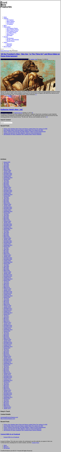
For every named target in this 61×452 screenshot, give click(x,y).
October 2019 (7, 277)
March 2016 (7, 338)
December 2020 (8, 258)
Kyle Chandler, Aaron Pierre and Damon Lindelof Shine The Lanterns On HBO (23, 130)
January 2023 (7, 222)
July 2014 (6, 366)
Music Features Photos (13, 29)
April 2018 (6, 303)
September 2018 (8, 296)
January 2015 (7, 357)
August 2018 (7, 297)
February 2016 (7, 339)
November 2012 (8, 394)
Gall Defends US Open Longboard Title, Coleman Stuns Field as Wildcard (22, 134)
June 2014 (6, 367)
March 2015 (7, 355)
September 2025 (8, 177)
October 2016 (7, 328)
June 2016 (6, 334)
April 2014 (6, 370)
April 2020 (6, 269)
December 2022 (8, 224)
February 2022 (7, 238)
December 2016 (8, 325)
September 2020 (8, 262)
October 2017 (7, 311)
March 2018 (7, 304)
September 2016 (8, 329)
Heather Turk (33, 59)
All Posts (6, 50)
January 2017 (7, 324)
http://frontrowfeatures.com (8, 418)
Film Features (10, 20)
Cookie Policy (35, 442)
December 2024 (8, 190)
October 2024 (7, 193)
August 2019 (7, 280)
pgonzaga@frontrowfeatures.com (9, 417)
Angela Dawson (18, 112)
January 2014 (7, 374)
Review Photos (11, 41)
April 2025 (6, 184)
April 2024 (6, 201)
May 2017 (6, 318)
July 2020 (6, 265)
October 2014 (7, 362)
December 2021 (8, 241)
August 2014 (7, 365)
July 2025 (6, 180)
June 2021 (6, 249)
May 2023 (6, 217)
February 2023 (7, 221)
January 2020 (7, 273)
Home (5, 17)
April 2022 (6, 235)
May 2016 (6, 335)
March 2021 (7, 253)
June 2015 (6, 350)
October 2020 (7, 260)
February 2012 (7, 407)
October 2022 (7, 227)
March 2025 (7, 186)
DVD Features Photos (12, 31)
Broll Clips (9, 45)
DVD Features (10, 22)
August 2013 (7, 381)
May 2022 (6, 234)
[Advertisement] (28, 11)
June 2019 (6, 283)
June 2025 (6, 182)
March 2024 (7, 203)
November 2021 (8, 242)
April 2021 (6, 252)
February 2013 (7, 390)
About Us (6, 446)
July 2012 (6, 400)
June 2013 (6, 384)
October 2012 (7, 396)
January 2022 (7, 239)
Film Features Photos (12, 28)
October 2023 (7, 210)
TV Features (10, 24)
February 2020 (7, 272)
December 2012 (8, 393)
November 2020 (8, 259)
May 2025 (6, 183)
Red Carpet (9, 35)
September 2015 (8, 346)
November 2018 (8, 293)
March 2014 (7, 372)
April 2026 (6, 167)
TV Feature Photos (11, 32)
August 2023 (7, 212)
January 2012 (7, 408)
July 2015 (6, 349)
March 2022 (7, 236)
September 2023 (8, 211)
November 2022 (8, 225)
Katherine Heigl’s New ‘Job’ (12, 109)
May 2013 (6, 386)
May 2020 (6, 267)
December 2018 (8, 291)
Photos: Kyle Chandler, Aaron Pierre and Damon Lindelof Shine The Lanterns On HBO (25, 128)
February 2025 (7, 187)
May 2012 (6, 403)
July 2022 (6, 231)
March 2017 (7, 321)
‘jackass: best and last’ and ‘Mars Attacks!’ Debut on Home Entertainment (22, 133)
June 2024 (6, 198)
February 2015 (7, 356)
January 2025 (7, 189)
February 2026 (7, 170)
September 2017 (8, 312)
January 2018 (7, 307)
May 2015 (6, 352)
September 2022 (8, 228)
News (5, 25)
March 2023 (7, 220)
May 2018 (6, 301)
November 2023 (8, 208)
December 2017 (8, 308)
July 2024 (6, 197)
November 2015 (8, 343)
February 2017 (7, 322)
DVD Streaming (17, 59)
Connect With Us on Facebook (10, 434)
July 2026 (6, 163)
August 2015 (7, 348)
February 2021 (7, 255)
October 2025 (7, 176)
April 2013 (6, 387)
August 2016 (7, 331)
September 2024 (8, 194)
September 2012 (8, 397)
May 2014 (6, 369)
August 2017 (7, 314)
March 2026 (7, 169)
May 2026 (6, 166)
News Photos (10, 34)
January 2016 (7, 341)
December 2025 (8, 173)
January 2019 (7, 290)
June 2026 (6, 165)
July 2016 (6, 332)
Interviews (9, 44)
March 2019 (7, 287)
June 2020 (6, 266)
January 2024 (7, 205)
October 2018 (7, 294)
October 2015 (7, 345)
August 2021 (7, 246)
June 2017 (6, 317)
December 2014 (8, 359)
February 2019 (7, 289)
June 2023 (6, 215)
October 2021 (7, 243)
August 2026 (7, 162)
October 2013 (7, 379)
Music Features (11, 21)
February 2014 (7, 373)
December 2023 (8, 207)
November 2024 (8, 191)
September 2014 (8, 363)
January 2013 (7, 391)
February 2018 (7, 305)
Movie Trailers (7, 46)
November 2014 (8, 360)
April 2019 (6, 286)
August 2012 (7, 398)
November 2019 (8, 276)
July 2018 (6, 298)
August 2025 (7, 179)
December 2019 (8, 274)
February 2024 (7, 204)
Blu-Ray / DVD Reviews (13, 39)
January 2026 (7, 172)
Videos (5, 42)
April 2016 (6, 336)
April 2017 (6, 319)
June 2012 (6, 401)
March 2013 (7, 388)
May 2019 (6, 284)
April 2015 (6, 353)
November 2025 (8, 174)
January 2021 (7, 256)
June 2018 (6, 300)
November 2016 (8, 327)
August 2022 (7, 229)
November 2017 (8, 310)
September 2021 (8, 245)
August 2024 (7, 196)
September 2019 (8, 279)
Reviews (6, 36)
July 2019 (6, 281)
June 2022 (6, 232)
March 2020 (7, 270)
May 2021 (6, 250)
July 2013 (6, 383)
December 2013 (8, 376)
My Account (7, 448)
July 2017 (6, 315)
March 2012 (7, 405)
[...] (36, 94)
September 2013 (8, 380)
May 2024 (6, 200)
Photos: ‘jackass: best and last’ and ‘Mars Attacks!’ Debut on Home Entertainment (25, 131)
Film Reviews (10, 38)
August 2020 (7, 263)
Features (6, 18)
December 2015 (8, 342)
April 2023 (6, 218)
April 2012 (6, 404)
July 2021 (6, 248)
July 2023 (6, 214)
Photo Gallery (7, 27)
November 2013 (8, 377)
